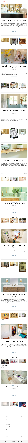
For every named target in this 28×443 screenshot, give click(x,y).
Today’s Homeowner (23, 441)
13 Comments (25, 79)
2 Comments (25, 258)
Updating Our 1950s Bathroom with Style (14, 67)
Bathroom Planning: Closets (14, 341)
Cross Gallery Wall (13, 318)
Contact (12, 441)
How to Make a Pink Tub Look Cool (14, 20)
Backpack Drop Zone (13, 363)
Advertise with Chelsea (16, 441)
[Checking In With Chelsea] (4, 1)
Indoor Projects (14, 64)
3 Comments (25, 173)
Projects (7, 422)
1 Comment (25, 398)
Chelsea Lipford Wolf (5, 34)
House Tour (7, 429)
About (6, 419)
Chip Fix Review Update (5, 182)
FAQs (13, 441)
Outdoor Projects (8, 426)
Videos (7, 421)
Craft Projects (8, 427)
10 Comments (25, 34)
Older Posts (4, 413)
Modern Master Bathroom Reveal (14, 204)
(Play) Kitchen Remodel (14, 182)
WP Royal (6, 441)
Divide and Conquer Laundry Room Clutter (14, 246)
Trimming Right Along (5, 43)
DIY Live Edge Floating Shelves (14, 160)
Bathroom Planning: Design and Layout (14, 295)
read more (14, 31)
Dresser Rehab (21, 44)
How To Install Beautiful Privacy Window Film (14, 111)
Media (20, 441)
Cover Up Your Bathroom (14, 387)
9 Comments (25, 125)
